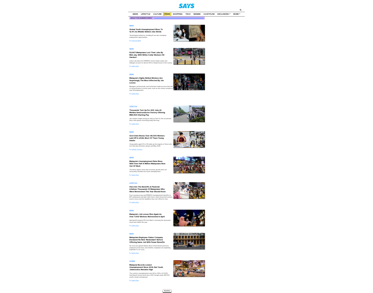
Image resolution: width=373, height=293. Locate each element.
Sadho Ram (135, 66)
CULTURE (157, 14)
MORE (236, 14)
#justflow (209, 14)
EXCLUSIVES (223, 14)
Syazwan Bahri (136, 40)
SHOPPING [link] (178, 14)
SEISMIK (197, 14)
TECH (187, 14)
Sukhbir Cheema (136, 149)
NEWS (135, 14)
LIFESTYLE (145, 14)
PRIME (167, 14)
